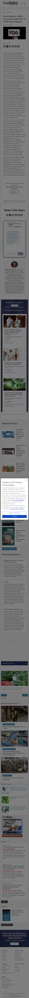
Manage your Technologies (14, 512)
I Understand (14, 516)
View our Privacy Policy (17, 509)
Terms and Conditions (18, 500)
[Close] (26, 479)
